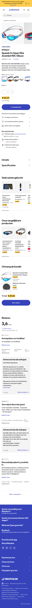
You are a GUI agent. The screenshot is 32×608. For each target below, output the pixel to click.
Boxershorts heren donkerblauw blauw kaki (6, 198)
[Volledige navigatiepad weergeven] (2, 20)
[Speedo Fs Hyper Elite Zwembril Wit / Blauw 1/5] (12, 33)
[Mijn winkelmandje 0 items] (28, 10)
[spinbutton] (8, 91)
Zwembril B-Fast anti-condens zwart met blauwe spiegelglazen (7, 244)
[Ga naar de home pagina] (14, 10)
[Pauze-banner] (26, 3)
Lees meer (6, 387)
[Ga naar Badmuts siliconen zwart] (6, 287)
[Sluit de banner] (29, 3)
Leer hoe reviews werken (8, 330)
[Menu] (4, 10)
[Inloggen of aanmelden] (24, 10)
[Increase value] (12, 92)
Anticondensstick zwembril (20, 196)
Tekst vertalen (22, 392)
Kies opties (16, 303)
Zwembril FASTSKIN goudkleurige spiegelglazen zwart (19, 244)
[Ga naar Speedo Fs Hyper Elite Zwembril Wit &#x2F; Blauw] (6, 276)
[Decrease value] (4, 92)
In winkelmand (16, 107)
